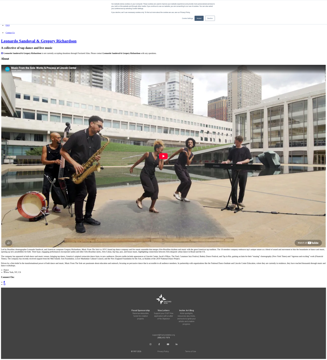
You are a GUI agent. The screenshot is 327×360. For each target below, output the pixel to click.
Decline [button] (210, 18)
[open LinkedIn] (177, 344)
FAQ (8, 25)
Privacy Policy (163, 351)
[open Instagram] (150, 344)
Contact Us (10, 33)
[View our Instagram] (4, 284)
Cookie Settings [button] (187, 18)
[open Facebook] (159, 344)
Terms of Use (190, 351)
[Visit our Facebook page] (4, 282)
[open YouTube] (168, 344)
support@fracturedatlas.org (163, 335)
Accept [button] (199, 18)
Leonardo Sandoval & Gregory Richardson (39, 41)
